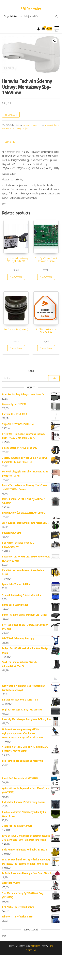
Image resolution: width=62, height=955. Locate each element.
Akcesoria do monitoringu (32, 125)
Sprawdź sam (11, 114)
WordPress (35, 945)
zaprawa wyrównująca (20, 128)
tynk (11, 128)
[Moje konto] (38, 29)
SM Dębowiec (31, 9)
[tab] (13, 142)
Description (10, 141)
